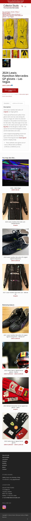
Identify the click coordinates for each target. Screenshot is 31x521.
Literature (5, 459)
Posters (4, 461)
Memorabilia (22, 94)
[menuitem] (21, 6)
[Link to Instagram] (27, 519)
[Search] (21, 6)
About (4, 467)
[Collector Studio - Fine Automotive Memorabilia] (12, 6)
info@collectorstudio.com (15, 2)
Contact (4, 469)
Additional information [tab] (17, 103)
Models (4, 463)
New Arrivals (5, 455)
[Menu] (25, 6)
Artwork (4, 465)
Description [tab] (6, 103)
